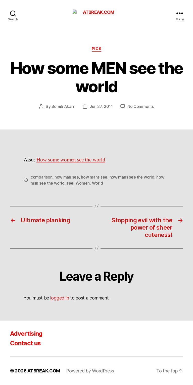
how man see (67, 177)
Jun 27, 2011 (101, 106)
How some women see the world (70, 159)
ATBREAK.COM (43, 370)
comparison (41, 177)
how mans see (94, 177)
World (97, 183)
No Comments (140, 106)
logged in (59, 298)
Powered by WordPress (90, 370)
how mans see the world (132, 177)
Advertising (26, 333)
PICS (96, 49)
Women (83, 183)
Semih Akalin (63, 106)
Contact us (25, 343)
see (70, 183)
